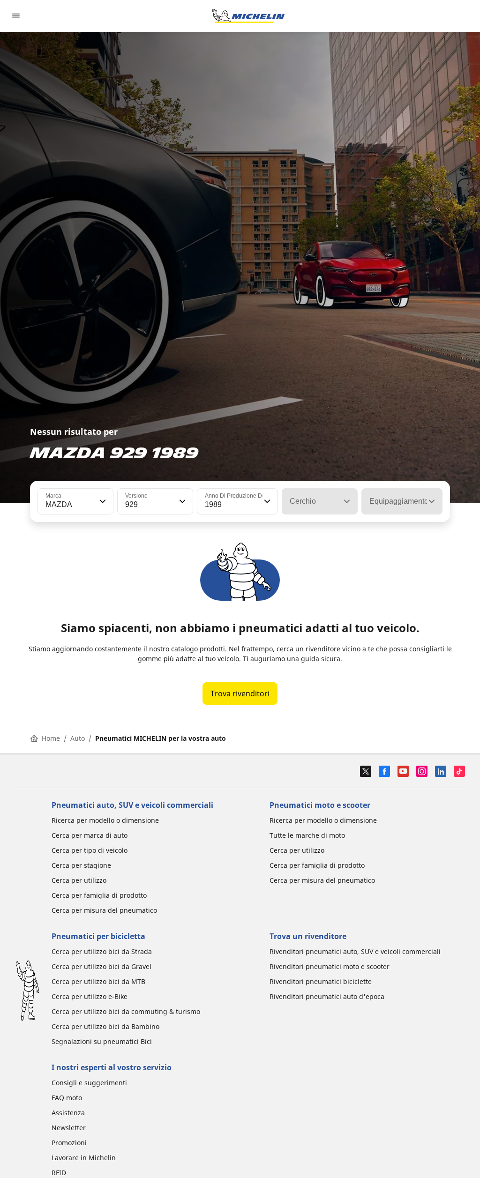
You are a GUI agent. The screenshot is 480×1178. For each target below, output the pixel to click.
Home (51, 738)
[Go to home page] (248, 15)
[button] (101, 501)
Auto (77, 738)
